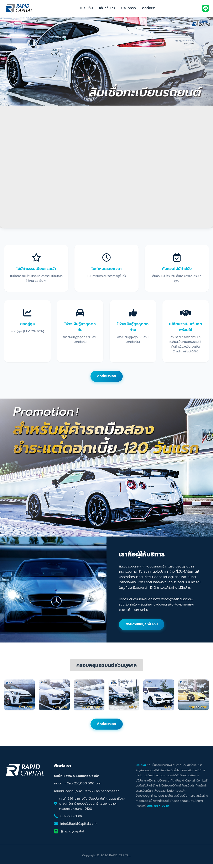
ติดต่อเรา (149, 8)
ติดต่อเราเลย (106, 376)
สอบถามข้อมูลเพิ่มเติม (142, 624)
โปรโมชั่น (86, 8)
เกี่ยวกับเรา (107, 8)
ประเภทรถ (128, 8)
